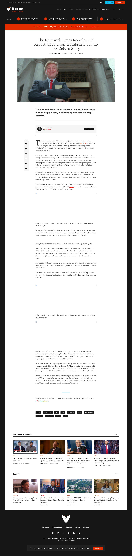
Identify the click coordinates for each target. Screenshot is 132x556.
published (83, 143)
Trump (65, 416)
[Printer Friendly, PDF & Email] (26, 168)
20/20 (38, 412)
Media (79, 412)
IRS (63, 412)
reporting (39, 416)
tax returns (49, 416)
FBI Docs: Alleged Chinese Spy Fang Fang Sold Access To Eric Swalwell (25, 499)
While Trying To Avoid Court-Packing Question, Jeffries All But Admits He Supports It (52, 500)
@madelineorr (47, 129)
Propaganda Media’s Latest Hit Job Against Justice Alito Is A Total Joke (51, 460)
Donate (111, 2)
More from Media (22, 434)
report (71, 187)
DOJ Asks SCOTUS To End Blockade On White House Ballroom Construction (79, 500)
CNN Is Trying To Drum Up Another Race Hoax (25, 460)
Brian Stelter (47, 412)
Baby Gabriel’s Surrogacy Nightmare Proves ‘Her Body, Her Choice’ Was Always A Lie (106, 500)
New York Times (89, 412)
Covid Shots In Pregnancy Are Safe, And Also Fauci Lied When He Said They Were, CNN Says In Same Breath (79, 462)
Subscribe (120, 2)
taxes (58, 416)
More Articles (89, 129)
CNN (56, 412)
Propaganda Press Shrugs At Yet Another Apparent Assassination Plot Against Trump (106, 461)
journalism (71, 412)
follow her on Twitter (42, 401)
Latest (16, 473)
